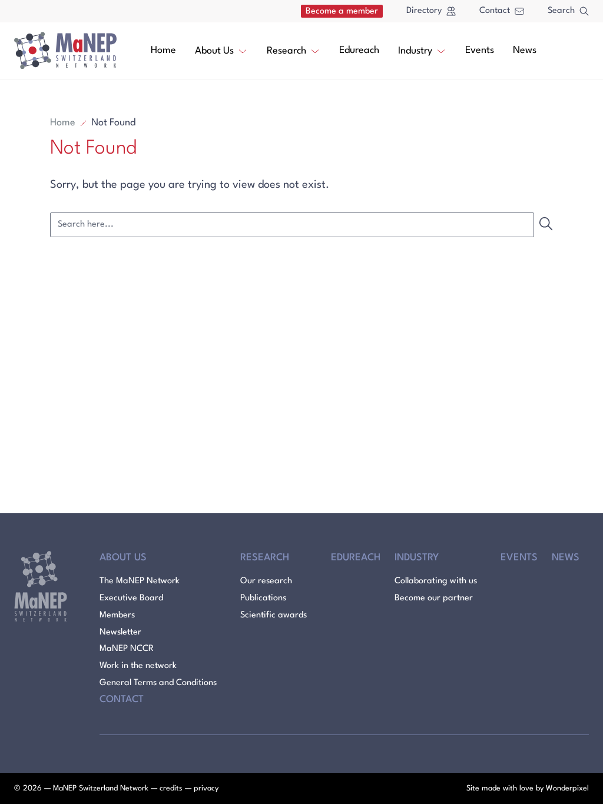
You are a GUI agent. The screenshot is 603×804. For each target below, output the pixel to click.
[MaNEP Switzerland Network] (65, 50)
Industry (415, 51)
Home (163, 50)
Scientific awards (273, 615)
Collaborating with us (436, 581)
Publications (263, 598)
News (524, 50)
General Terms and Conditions (158, 683)
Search (561, 10)
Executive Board (131, 598)
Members (117, 615)
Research (286, 51)
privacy (206, 788)
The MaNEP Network (140, 581)
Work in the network (138, 666)
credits (171, 788)
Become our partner (434, 598)
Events (479, 50)
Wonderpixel (567, 788)
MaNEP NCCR (127, 648)
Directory (424, 10)
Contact (494, 10)
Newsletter (120, 632)
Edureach (359, 50)
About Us (214, 51)
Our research (266, 581)
